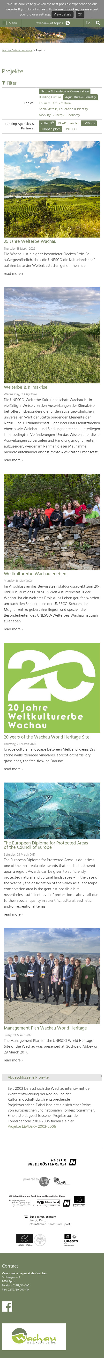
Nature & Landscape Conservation (65, 91)
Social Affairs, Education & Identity (63, 109)
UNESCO (71, 129)
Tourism (44, 103)
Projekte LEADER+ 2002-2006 (32, 1127)
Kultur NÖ (47, 123)
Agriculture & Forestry (80, 97)
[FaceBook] (7, 1307)
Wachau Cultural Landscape (17, 50)
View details (62, 14)
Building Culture (50, 97)
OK (80, 14)
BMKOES (88, 123)
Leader (73, 123)
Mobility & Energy (51, 115)
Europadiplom (50, 129)
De (88, 23)
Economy (73, 115)
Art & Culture (61, 103)
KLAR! (62, 123)
